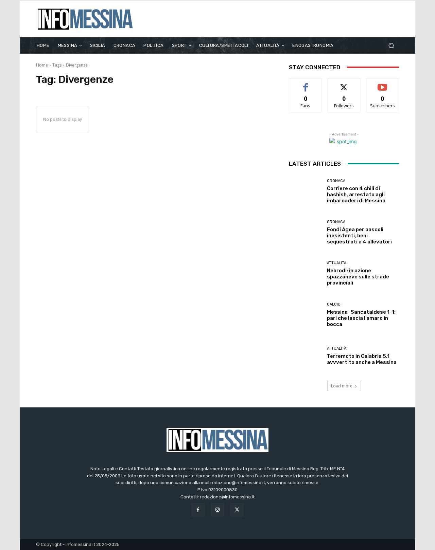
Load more (341, 386)
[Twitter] (237, 509)
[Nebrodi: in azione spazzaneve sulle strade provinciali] (305, 273)
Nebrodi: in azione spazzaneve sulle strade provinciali (358, 277)
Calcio (334, 304)
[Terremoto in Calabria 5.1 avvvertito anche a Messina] (305, 356)
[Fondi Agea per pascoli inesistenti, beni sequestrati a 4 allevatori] (305, 232)
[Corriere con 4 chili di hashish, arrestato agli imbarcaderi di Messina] (305, 191)
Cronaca (336, 181)
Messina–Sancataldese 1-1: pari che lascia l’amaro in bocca (361, 318)
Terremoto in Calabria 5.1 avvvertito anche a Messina (362, 359)
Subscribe (382, 83)
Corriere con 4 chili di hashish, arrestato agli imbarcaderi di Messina (356, 194)
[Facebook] (198, 509)
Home (42, 65)
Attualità (336, 263)
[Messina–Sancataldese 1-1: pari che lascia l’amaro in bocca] (305, 314)
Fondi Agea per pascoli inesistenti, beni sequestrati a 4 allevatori (359, 235)
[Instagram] (217, 509)
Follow (344, 83)
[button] (391, 45)
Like (306, 83)
